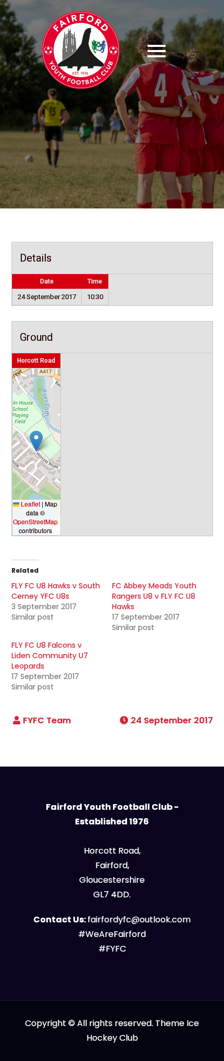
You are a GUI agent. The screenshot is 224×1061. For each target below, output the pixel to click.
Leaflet (29, 503)
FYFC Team (47, 720)
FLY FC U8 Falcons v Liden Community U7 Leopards (49, 655)
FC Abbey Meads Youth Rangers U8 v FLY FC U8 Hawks (154, 596)
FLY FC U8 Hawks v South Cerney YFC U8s (55, 591)
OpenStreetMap (35, 521)
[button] (36, 441)
